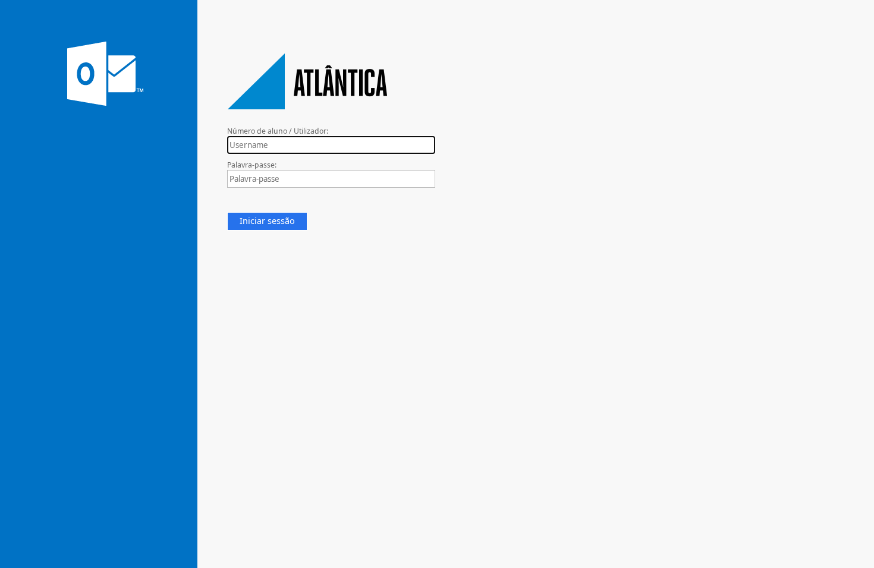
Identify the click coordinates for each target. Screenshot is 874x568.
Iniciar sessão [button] (267, 220)
